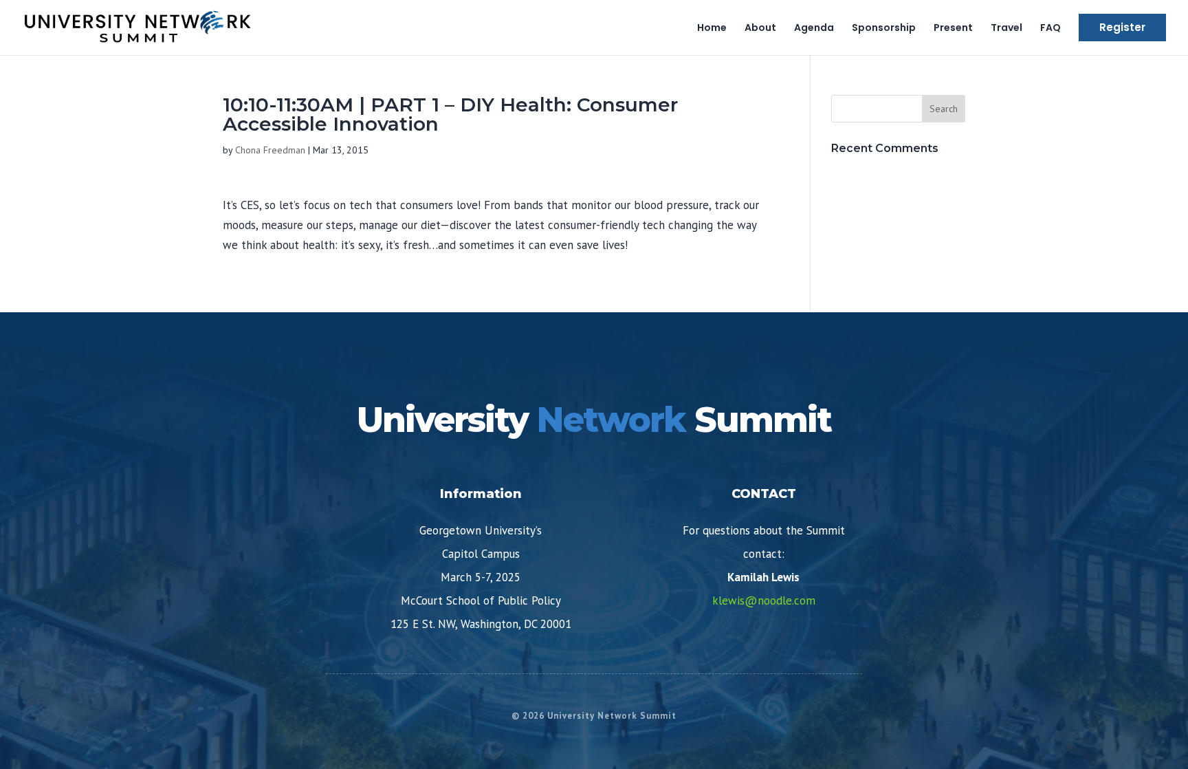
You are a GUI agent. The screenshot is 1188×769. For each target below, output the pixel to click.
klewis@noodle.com (763, 600)
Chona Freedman (270, 150)
